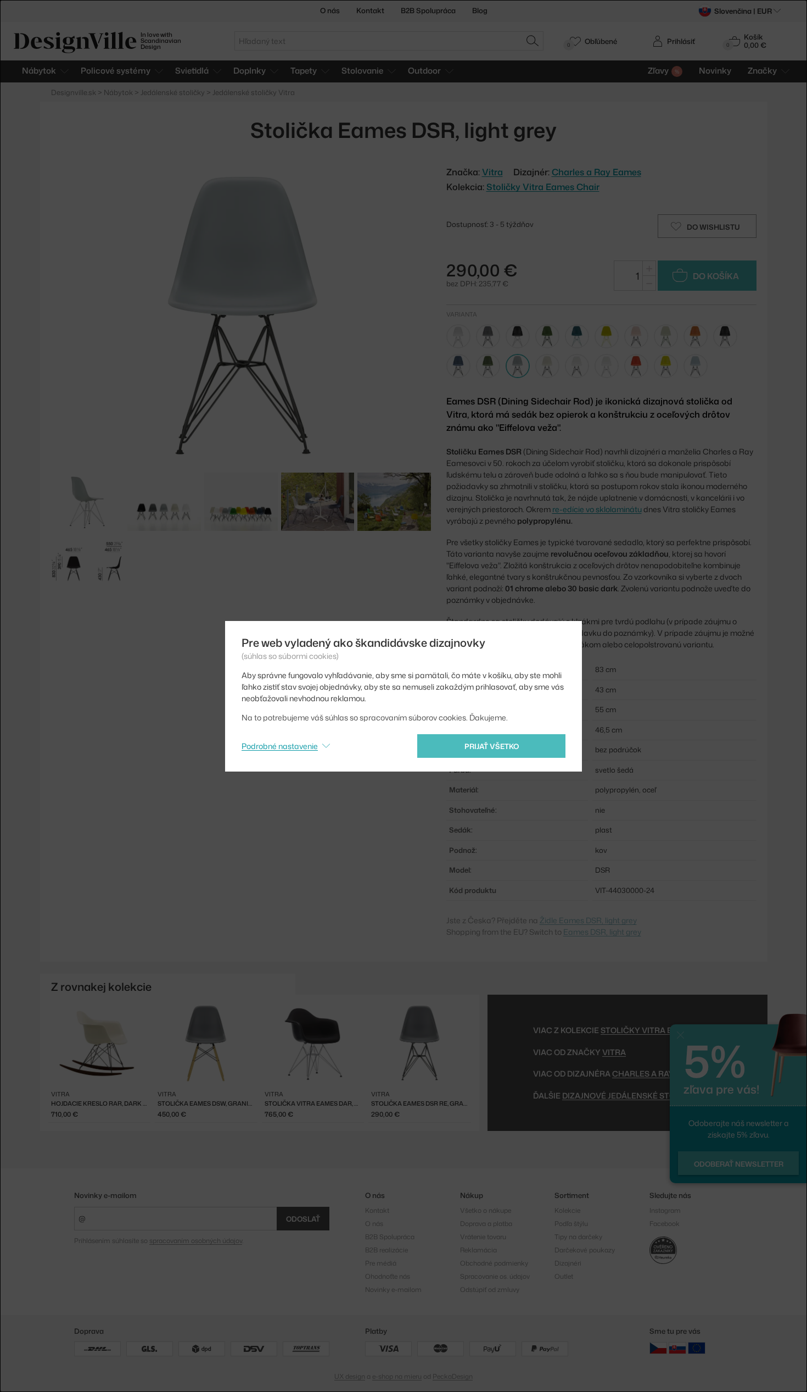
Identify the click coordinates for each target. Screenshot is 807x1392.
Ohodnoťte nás (387, 1276)
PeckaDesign (453, 1376)
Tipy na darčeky (578, 1236)
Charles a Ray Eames (596, 172)
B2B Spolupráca (428, 10)
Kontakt (370, 10)
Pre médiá (380, 1263)
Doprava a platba (486, 1223)
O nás (330, 10)
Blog (479, 10)
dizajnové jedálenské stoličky (630, 1095)
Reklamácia (478, 1250)
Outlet (563, 1276)
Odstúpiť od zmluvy (489, 1289)
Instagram (665, 1210)
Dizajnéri (567, 1263)
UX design (349, 1376)
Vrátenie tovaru (483, 1236)
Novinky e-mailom (105, 1195)
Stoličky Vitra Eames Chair (542, 187)
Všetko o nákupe (485, 1210)
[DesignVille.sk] (677, 1347)
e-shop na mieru (397, 1376)
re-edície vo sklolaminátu (597, 509)
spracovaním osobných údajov (195, 1240)
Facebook (664, 1223)
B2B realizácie (386, 1250)
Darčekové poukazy (584, 1250)
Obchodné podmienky (494, 1263)
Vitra (614, 1052)
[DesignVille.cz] (658, 1347)
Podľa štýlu (571, 1223)
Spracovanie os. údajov (495, 1276)
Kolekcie (567, 1210)
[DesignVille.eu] (696, 1347)
